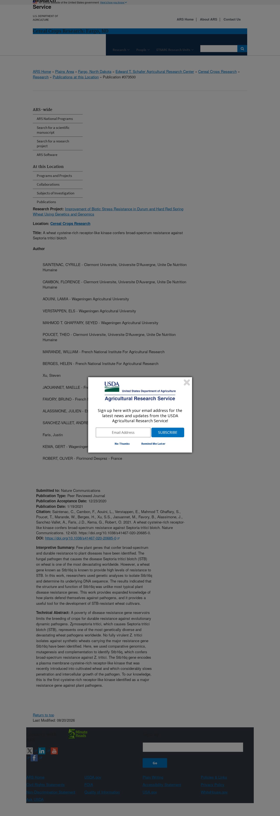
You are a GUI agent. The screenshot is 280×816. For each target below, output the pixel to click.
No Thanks (122, 444)
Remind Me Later (153, 444)
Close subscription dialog (187, 382)
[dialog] (140, 414)
